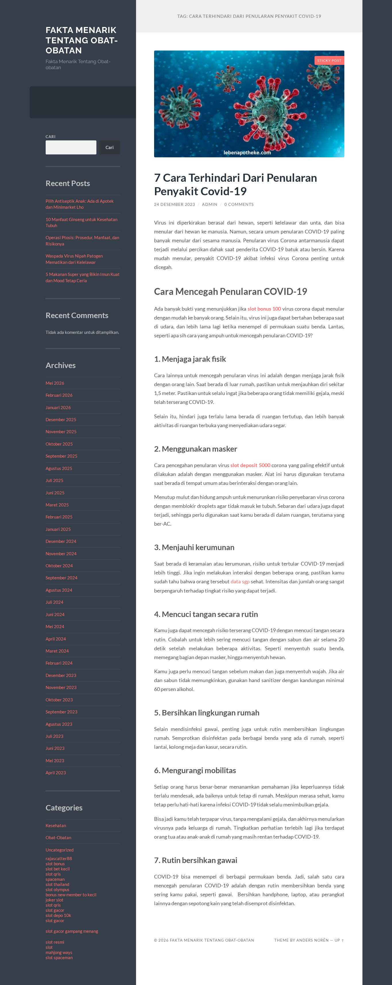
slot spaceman (59, 957)
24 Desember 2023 (174, 204)
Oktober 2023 (59, 699)
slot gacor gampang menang (72, 931)
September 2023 (61, 711)
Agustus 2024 (59, 590)
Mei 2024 (55, 626)
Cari (51, 136)
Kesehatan (56, 825)
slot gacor (55, 910)
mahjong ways (59, 952)
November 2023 (61, 687)
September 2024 (61, 577)
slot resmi (55, 942)
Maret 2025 (57, 504)
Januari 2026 (58, 407)
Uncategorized (59, 849)
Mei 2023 (55, 760)
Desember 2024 (61, 541)
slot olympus (57, 889)
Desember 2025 (61, 419)
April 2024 (56, 638)
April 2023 (56, 772)
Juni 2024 (55, 614)
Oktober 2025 (59, 443)
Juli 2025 (54, 480)
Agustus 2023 (59, 724)
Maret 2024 (57, 650)
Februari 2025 (59, 516)
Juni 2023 (55, 748)
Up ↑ (339, 940)
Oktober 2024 (59, 565)
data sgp (240, 581)
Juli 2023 (54, 736)
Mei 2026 (55, 383)
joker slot (54, 899)
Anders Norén (312, 940)
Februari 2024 (59, 662)
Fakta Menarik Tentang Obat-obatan (82, 40)
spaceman (55, 879)
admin (210, 204)
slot (49, 947)
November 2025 (61, 431)
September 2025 (61, 455)
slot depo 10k (58, 915)
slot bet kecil (58, 868)
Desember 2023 (61, 675)
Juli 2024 (54, 602)
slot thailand (57, 884)
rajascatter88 (59, 858)
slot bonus (55, 863)
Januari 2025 (58, 529)
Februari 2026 (59, 395)
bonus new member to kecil (71, 894)
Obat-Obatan (58, 837)
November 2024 (61, 553)
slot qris (53, 873)
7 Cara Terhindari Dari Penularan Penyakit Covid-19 (235, 184)
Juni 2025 (55, 492)
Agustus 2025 (59, 468)
